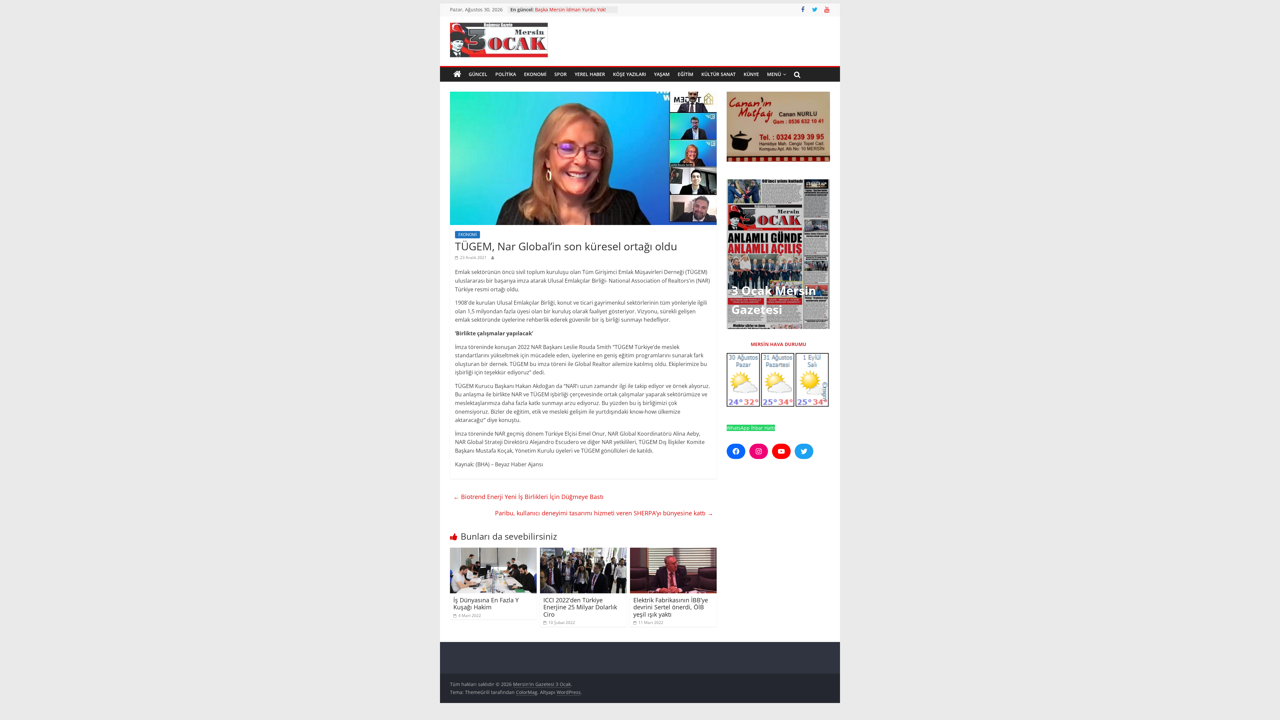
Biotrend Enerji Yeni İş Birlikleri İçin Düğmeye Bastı (528, 497)
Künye (751, 74)
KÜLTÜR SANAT (718, 74)
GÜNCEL (478, 74)
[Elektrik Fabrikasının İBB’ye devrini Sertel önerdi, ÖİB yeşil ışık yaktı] (673, 551)
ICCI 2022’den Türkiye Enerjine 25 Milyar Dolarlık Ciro (580, 607)
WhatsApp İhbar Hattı (751, 428)
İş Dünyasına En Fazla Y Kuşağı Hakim (486, 603)
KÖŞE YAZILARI (629, 74)
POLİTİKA (505, 74)
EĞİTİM (685, 74)
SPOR (560, 74)
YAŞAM (662, 74)
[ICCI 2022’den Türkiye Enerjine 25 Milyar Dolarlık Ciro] (583, 551)
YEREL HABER (590, 74)
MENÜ (774, 74)
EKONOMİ (535, 74)
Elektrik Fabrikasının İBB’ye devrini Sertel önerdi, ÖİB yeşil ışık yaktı (670, 607)
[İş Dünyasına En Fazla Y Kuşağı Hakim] (493, 551)
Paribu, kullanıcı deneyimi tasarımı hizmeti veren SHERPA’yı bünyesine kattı (604, 513)
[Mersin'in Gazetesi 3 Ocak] (457, 74)
